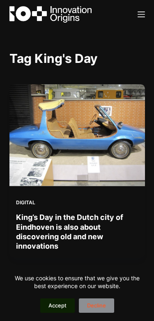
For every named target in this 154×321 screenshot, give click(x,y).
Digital (25, 202)
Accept (57, 305)
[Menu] (141, 14)
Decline (96, 305)
